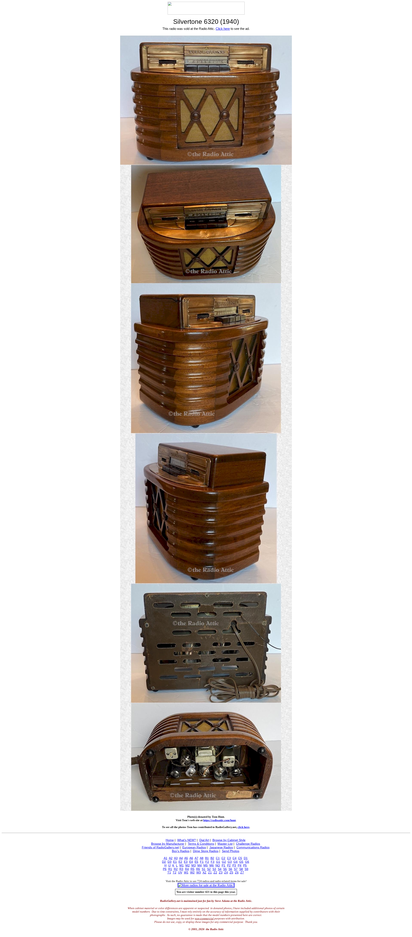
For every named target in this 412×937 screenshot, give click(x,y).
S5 (225, 869)
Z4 (226, 872)
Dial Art (204, 840)
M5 (205, 865)
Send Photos (230, 851)
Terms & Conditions (201, 843)
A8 (201, 858)
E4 (191, 861)
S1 (203, 869)
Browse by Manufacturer (167, 843)
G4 (235, 861)
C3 (229, 858)
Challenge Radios (248, 843)
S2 (209, 869)
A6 (191, 858)
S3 (214, 869)
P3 (234, 865)
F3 (212, 861)
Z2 (215, 872)
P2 (229, 865)
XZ (204, 872)
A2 (171, 858)
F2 (207, 861)
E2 (180, 861)
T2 (174, 872)
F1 (202, 861)
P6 (165, 869)
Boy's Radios (180, 851)
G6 (247, 861)
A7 (196, 858)
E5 (196, 861)
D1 (246, 858)
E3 (186, 861)
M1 (181, 865)
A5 (186, 858)
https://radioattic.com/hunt (219, 820)
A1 (165, 858)
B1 (207, 858)
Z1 (210, 872)
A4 (181, 858)
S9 (246, 869)
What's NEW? (186, 840)
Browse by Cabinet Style (228, 840)
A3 (176, 858)
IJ (169, 865)
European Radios (194, 847)
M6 (211, 865)
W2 (192, 872)
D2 (164, 861)
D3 (169, 861)
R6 (198, 869)
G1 (218, 861)
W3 (198, 872)
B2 (212, 858)
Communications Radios (253, 847)
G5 (241, 861)
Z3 (221, 872)
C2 (223, 858)
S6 (230, 869)
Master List (225, 843)
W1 (186, 872)
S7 (236, 869)
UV (180, 872)
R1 (170, 869)
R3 (181, 869)
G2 (224, 861)
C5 (240, 858)
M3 (193, 865)
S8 (241, 869)
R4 (187, 869)
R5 (192, 869)
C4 (234, 858)
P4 (239, 865)
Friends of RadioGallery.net (160, 847)
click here (243, 827)
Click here (223, 28)
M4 (199, 865)
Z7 (242, 872)
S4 (219, 869)
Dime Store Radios (205, 851)
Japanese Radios (221, 847)
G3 (230, 861)
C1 (218, 858)
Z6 (237, 872)
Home (170, 840)
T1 (169, 872)
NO (217, 865)
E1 (175, 861)
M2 (187, 865)
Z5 (231, 872)
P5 (245, 865)
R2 (176, 869)
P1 (223, 865)
